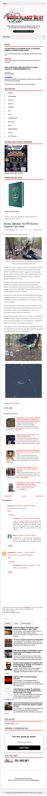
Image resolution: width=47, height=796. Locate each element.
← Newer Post (7, 496)
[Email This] (5, 408)
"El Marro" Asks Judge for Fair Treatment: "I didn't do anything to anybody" (27, 469)
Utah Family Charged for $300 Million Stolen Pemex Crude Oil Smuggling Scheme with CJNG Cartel (27, 652)
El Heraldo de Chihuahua (12, 403)
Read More (18, 430)
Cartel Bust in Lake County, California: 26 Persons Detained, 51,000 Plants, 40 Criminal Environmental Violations (28, 419)
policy (10, 84)
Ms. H (10, 125)
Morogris (11, 122)
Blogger (39, 792)
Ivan (9, 114)
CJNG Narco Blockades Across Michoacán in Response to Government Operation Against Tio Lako (28, 704)
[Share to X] (9, 408)
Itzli (9, 111)
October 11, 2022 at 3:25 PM (31, 518)
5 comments (37, 230)
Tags (16, 623)
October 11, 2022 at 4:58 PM (26, 552)
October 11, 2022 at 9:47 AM (25, 506)
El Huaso (11, 100)
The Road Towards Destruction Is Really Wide (28, 640)
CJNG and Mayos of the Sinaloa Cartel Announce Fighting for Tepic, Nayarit (25, 628)
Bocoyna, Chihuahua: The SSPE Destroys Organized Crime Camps (21, 225)
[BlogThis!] (7, 408)
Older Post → (40, 496)
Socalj (10, 132)
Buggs (10, 93)
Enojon (10, 103)
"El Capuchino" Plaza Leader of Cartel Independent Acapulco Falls (28, 483)
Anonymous (12, 552)
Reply (9, 511)
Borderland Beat (22, 792)
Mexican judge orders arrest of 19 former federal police (27, 435)
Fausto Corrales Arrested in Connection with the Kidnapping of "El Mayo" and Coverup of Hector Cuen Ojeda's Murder (27, 664)
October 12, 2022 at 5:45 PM (27, 535)
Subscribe (24, 748)
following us (35, 780)
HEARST (11, 107)
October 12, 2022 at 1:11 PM (31, 565)
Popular (7, 623)
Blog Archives (26, 623)
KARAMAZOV (12, 118)
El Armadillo (12, 96)
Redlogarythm (12, 129)
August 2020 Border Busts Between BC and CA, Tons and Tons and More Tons (28, 451)
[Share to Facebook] (11, 408)
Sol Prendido (12, 136)
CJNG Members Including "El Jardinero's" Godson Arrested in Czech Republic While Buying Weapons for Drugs (27, 690)
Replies (11, 515)
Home (6, 217)
